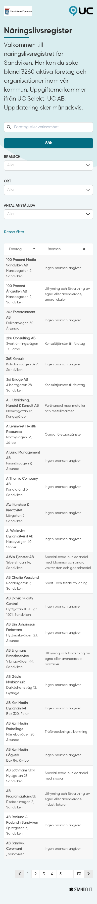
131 (79, 874)
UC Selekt (70, 11)
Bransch (12, 157)
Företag (15, 249)
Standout (48, 889)
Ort (7, 181)
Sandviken (26, 11)
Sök (48, 143)
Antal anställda (19, 205)
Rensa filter (14, 232)
